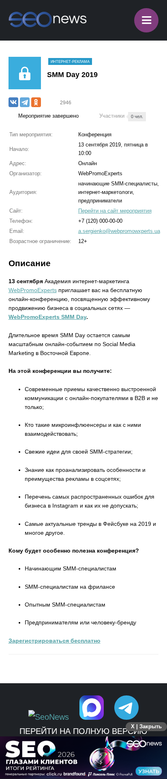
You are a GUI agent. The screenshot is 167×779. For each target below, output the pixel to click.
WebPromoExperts (33, 290)
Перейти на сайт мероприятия (115, 211)
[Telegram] (25, 102)
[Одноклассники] (36, 102)
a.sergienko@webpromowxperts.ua (119, 231)
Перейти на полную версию (83, 731)
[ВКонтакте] (13, 102)
